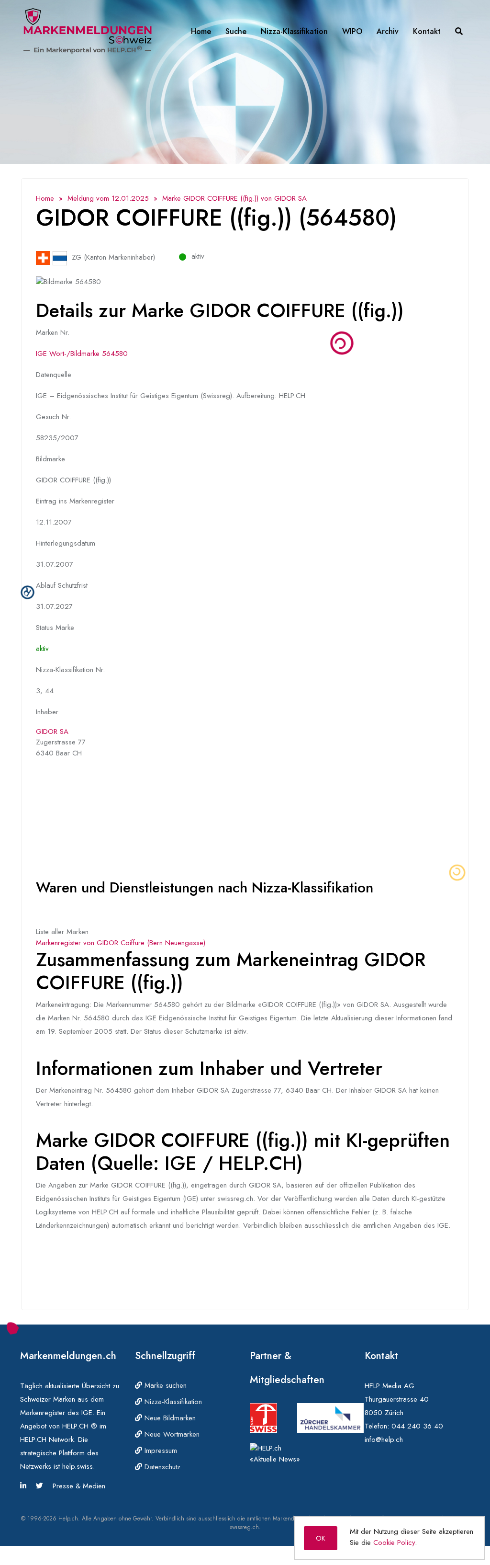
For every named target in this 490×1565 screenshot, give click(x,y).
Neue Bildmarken (169, 1418)
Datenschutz (161, 1467)
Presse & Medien (79, 1486)
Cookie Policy (394, 1542)
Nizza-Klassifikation (294, 31)
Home (201, 31)
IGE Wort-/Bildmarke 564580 (82, 353)
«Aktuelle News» (275, 1459)
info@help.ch (384, 1439)
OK (320, 1538)
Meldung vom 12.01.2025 (108, 198)
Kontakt (427, 31)
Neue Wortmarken (171, 1434)
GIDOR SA (52, 731)
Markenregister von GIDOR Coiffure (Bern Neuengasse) (120, 942)
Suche (235, 31)
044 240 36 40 (417, 1426)
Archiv (388, 31)
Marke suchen (164, 1385)
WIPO (352, 31)
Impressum (159, 1450)
